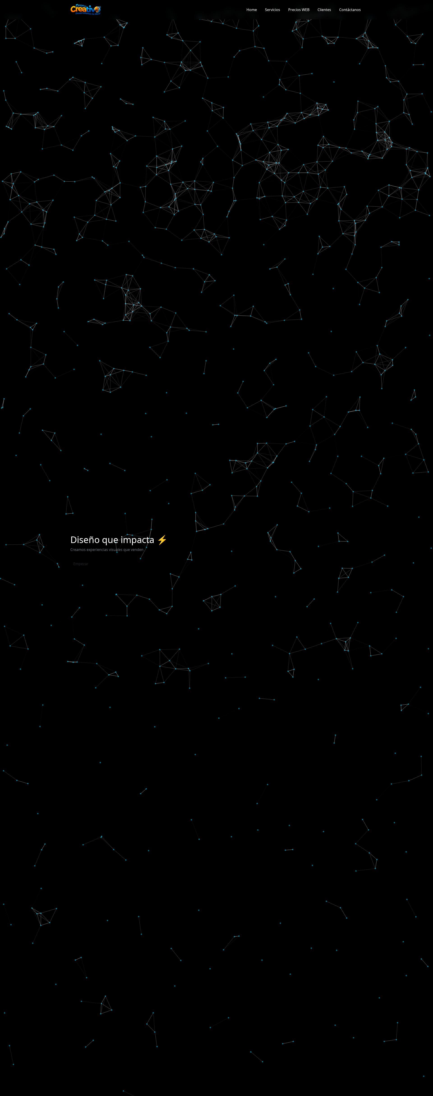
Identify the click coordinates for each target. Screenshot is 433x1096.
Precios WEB (298, 9)
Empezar (80, 563)
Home (251, 9)
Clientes (324, 9)
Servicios (272, 9)
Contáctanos (350, 9)
